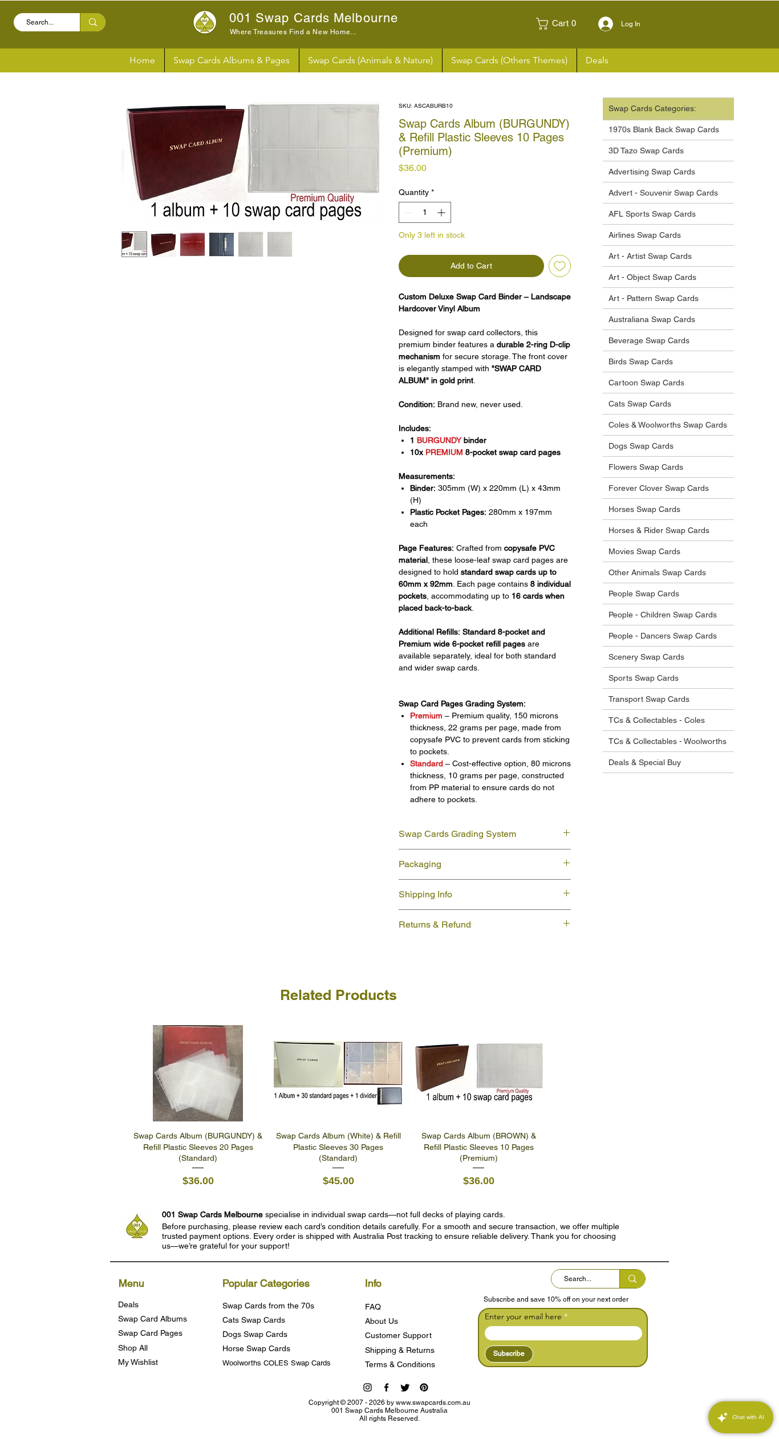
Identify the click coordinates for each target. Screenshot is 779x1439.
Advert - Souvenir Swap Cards (663, 192)
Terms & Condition (398, 1364)
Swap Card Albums (152, 1318)
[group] (338, 1107)
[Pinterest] (424, 1387)
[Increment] (442, 212)
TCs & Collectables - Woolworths (667, 741)
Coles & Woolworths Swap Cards (667, 424)
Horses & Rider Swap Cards (658, 530)
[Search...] (93, 22)
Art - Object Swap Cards (652, 277)
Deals (128, 1304)
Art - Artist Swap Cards (650, 256)
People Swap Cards (643, 593)
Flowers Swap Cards (645, 466)
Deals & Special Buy (644, 762)
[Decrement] (407, 212)
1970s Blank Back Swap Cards (663, 129)
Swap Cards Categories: (652, 108)
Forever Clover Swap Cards (658, 488)
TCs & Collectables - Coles (656, 720)
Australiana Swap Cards (651, 319)
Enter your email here (523, 1316)
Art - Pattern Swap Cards (653, 298)
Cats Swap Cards (639, 403)
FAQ (373, 1306)
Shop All (133, 1347)
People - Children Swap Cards (662, 614)
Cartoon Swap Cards (646, 382)
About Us (381, 1321)
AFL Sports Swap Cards (652, 213)
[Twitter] (405, 1387)
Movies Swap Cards (644, 551)
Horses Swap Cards (644, 509)
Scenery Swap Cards (646, 656)
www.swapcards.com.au (433, 1403)
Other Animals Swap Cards (657, 572)
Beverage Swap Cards (648, 340)
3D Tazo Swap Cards (646, 150)
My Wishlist (138, 1362)
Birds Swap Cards (640, 361)
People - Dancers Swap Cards (662, 635)
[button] (560, 24)
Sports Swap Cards (643, 677)
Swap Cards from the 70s (268, 1305)
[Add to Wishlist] (560, 266)
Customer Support (398, 1335)
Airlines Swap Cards (644, 234)
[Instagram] (367, 1387)
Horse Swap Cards (256, 1348)
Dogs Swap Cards (640, 445)
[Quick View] (197, 1073)
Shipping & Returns (400, 1350)
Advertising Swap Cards (651, 171)
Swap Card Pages (150, 1333)
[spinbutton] (425, 212)
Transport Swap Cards (648, 699)
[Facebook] (386, 1387)
